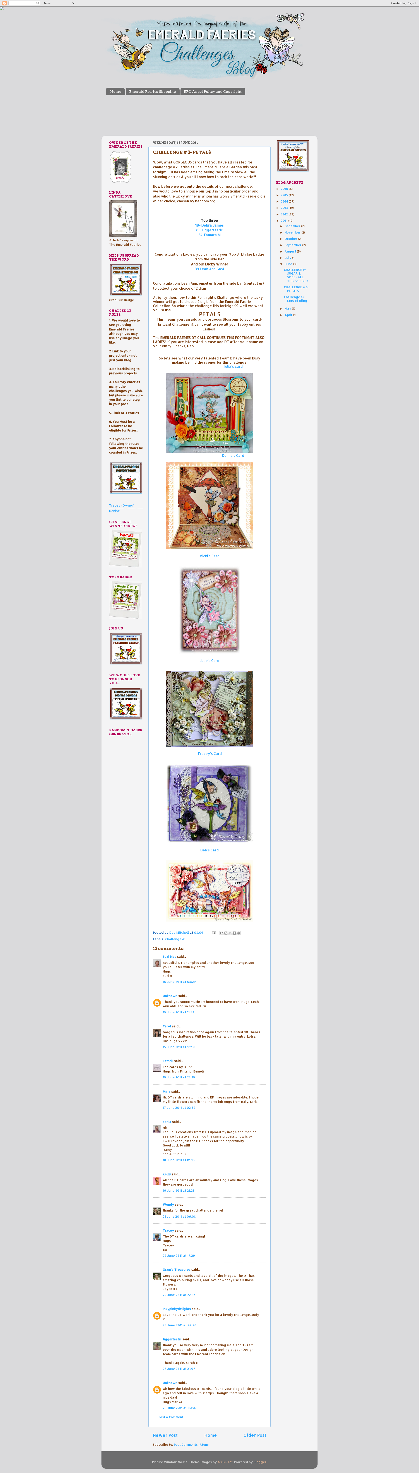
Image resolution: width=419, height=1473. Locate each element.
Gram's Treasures (177, 1269)
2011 (284, 220)
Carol (167, 1026)
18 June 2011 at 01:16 (179, 1160)
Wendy (168, 1204)
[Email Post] (213, 932)
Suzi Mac (169, 956)
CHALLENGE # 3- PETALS (296, 289)
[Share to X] (230, 933)
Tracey (168, 1230)
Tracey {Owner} (122, 505)
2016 (285, 189)
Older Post (254, 1435)
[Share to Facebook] (234, 933)
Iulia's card (233, 366)
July (288, 258)
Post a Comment (170, 1417)
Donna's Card (233, 455)
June (289, 264)
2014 (285, 201)
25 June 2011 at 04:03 (179, 1325)
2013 (285, 208)
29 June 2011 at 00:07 (180, 1408)
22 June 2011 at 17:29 (179, 1255)
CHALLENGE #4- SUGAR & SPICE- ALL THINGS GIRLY (296, 275)
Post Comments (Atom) (191, 1444)
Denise (114, 511)
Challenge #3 (175, 939)
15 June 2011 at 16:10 (179, 1047)
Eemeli (168, 1061)
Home (115, 91)
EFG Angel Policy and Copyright (213, 91)
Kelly (167, 1174)
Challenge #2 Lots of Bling (295, 299)
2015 (285, 195)
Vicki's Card (210, 555)
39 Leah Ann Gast (209, 269)
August (291, 251)
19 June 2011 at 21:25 (179, 1190)
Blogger (260, 1462)
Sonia (167, 1122)
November (293, 232)
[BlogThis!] (226, 933)
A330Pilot (225, 1462)
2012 (285, 214)
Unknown (170, 996)
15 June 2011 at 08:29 (179, 982)
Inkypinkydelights (177, 1309)
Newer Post (165, 1435)
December (293, 226)
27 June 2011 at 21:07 (179, 1368)
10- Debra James (209, 225)
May (288, 308)
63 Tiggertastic (209, 230)
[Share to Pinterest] (238, 933)
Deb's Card (209, 850)
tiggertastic (172, 1339)
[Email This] (222, 933)
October (291, 239)
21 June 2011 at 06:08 (179, 1216)
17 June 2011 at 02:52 (179, 1107)
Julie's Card (209, 660)
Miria (166, 1091)
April (289, 315)
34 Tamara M (209, 235)
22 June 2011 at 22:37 (179, 1295)
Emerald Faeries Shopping (152, 91)
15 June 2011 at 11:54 (178, 1012)
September (293, 245)
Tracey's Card (209, 753)
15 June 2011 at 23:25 (179, 1077)
